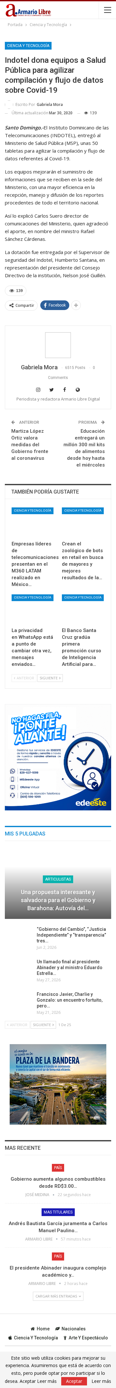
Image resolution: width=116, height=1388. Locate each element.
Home (43, 1328)
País (58, 1168)
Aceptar (74, 1381)
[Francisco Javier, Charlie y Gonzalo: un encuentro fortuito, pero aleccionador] (19, 1001)
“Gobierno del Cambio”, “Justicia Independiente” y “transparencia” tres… (71, 935)
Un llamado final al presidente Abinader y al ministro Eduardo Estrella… (69, 967)
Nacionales (74, 1328)
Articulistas (58, 879)
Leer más (101, 1381)
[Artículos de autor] (58, 345)
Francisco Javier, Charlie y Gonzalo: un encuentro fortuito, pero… (69, 1000)
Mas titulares (58, 1212)
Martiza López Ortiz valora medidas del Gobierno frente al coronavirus (29, 444)
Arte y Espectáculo (88, 1337)
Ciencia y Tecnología (28, 45)
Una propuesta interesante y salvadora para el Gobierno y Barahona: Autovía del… (58, 900)
